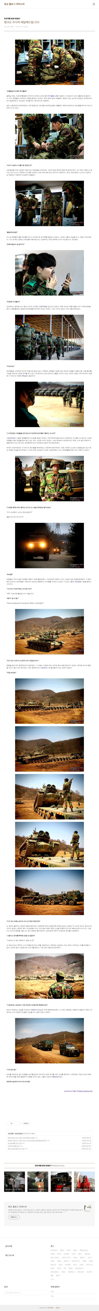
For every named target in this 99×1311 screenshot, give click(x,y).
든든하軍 (10, 1133)
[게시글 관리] (17, 1123)
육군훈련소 (55, 1272)
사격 (90, 1258)
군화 (59, 1254)
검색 (46, 1293)
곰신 (61, 1265)
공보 (75, 1250)
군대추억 (54, 1250)
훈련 (59, 1261)
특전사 (67, 1261)
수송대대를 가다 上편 (15, 1143)
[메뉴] (94, 4)
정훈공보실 (84, 1250)
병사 (80, 1254)
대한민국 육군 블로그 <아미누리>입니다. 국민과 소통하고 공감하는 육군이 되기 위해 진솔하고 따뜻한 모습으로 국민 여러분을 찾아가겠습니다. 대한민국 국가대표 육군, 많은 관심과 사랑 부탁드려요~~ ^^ (45, 1211)
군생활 (67, 1254)
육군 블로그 (55, 1258)
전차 (58, 1275)
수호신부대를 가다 (14, 1146)
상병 (82, 1265)
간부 (74, 1254)
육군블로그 (80, 1268)
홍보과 (54, 1265)
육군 (64, 1272)
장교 (75, 1258)
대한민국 (72, 1272)
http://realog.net (85, 1091)
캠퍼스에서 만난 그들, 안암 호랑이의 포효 (21, 1138)
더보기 (52, 1279)
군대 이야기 (67, 1258)
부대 (69, 1250)
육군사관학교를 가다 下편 (16, 1149)
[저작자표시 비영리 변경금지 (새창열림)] (34, 1124)
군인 (75, 1265)
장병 (85, 1261)
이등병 (68, 1265)
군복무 (90, 1272)
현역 (62, 1250)
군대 (59, 1268)
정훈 (53, 1254)
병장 (91, 1261)
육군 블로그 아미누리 (14, 4)
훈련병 (88, 1254)
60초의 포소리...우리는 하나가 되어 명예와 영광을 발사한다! (27, 1140)
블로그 (83, 1258)
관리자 (58, 1308)
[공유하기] (14, 1123)
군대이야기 (76, 1261)
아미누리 (90, 1265)
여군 (53, 1268)
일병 (71, 1268)
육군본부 (81, 1272)
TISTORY (50, 1308)
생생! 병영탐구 (19, 1133)
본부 (53, 1261)
